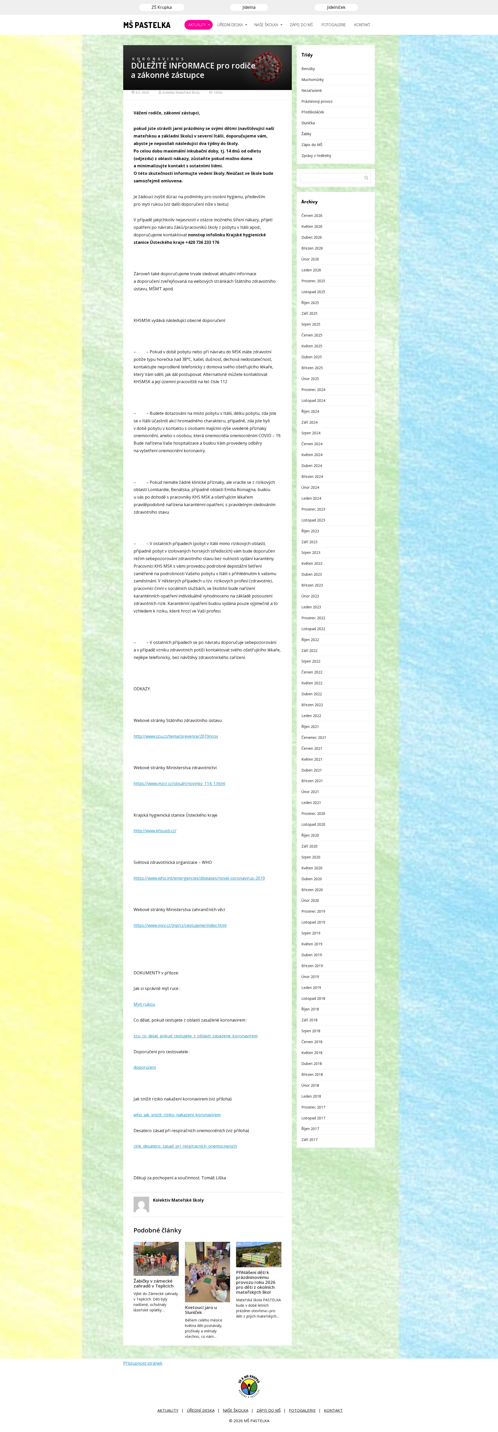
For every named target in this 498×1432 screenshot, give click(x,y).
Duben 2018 (311, 1063)
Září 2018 (309, 1019)
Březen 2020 (312, 889)
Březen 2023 (312, 585)
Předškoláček (312, 111)
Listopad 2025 (313, 291)
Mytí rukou (144, 1004)
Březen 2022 (312, 704)
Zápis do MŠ (311, 144)
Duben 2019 (311, 954)
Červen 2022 (311, 672)
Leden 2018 (311, 1096)
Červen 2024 (311, 443)
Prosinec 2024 (313, 389)
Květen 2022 (311, 682)
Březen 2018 (312, 1074)
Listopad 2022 (313, 628)
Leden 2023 (311, 606)
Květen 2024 (311, 454)
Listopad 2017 (313, 1118)
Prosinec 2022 (313, 617)
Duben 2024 (311, 465)
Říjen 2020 (310, 835)
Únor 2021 (310, 791)
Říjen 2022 (310, 639)
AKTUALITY (197, 24)
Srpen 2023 (310, 552)
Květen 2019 (311, 943)
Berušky (308, 68)
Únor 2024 (310, 487)
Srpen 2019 (310, 933)
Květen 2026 (311, 226)
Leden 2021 (311, 802)
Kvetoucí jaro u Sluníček (201, 1309)
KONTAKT (362, 24)
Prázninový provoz (317, 101)
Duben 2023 (311, 574)
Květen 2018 (311, 1052)
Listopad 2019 (313, 922)
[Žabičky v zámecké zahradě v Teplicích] (156, 1259)
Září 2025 (309, 313)
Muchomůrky (312, 79)
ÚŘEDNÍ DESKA (230, 24)
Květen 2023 (311, 563)
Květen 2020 (311, 867)
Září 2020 (309, 846)
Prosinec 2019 (313, 911)
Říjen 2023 (310, 530)
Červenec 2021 (313, 737)
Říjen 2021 (310, 726)
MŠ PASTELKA (147, 25)
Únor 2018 (310, 1085)
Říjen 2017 (310, 1128)
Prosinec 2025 (313, 280)
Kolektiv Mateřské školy (181, 92)
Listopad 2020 (313, 824)
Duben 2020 (311, 878)
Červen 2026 (311, 215)
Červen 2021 (311, 748)
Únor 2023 (310, 596)
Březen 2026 (312, 248)
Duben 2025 (311, 356)
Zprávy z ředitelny (316, 155)
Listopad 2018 (313, 998)
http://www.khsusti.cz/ (155, 831)
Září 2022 (309, 650)
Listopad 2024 (313, 400)
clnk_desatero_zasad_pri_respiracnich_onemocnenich (185, 1146)
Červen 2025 (311, 335)
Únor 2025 (310, 378)
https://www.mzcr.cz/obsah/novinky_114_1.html (179, 783)
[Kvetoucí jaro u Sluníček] (207, 1272)
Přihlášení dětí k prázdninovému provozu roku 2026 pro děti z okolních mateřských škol (255, 1282)
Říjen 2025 (310, 302)
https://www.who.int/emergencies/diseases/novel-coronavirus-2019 (199, 878)
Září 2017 (309, 1139)
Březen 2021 (312, 780)
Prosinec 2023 (313, 509)
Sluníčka (308, 122)
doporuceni (145, 1067)
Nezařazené (311, 90)
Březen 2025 (312, 367)
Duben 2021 (311, 770)
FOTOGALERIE (334, 24)
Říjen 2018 (310, 1009)
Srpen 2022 (310, 661)
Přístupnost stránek (142, 1363)
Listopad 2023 (313, 520)
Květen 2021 (311, 759)
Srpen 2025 (310, 324)
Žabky (306, 133)
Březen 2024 (312, 476)
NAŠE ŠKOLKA (266, 24)
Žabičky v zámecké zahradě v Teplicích (154, 1283)
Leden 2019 (311, 987)
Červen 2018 (311, 1041)
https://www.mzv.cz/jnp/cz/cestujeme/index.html (180, 925)
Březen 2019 (312, 965)
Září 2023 (309, 541)
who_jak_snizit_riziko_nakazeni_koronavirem (177, 1115)
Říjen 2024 (310, 411)
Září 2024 (309, 422)
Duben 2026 (311, 237)
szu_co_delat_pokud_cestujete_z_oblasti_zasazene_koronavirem (196, 1036)
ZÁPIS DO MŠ (301, 24)
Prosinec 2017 (313, 1107)
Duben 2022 (311, 693)
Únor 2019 (310, 976)
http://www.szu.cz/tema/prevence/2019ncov (176, 736)
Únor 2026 (310, 259)
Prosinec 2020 (313, 813)
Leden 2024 (311, 498)
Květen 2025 (311, 345)
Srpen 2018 (310, 1030)
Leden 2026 (311, 269)
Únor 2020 (310, 900)
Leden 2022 (311, 715)
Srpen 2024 (310, 432)
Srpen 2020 (310, 857)
